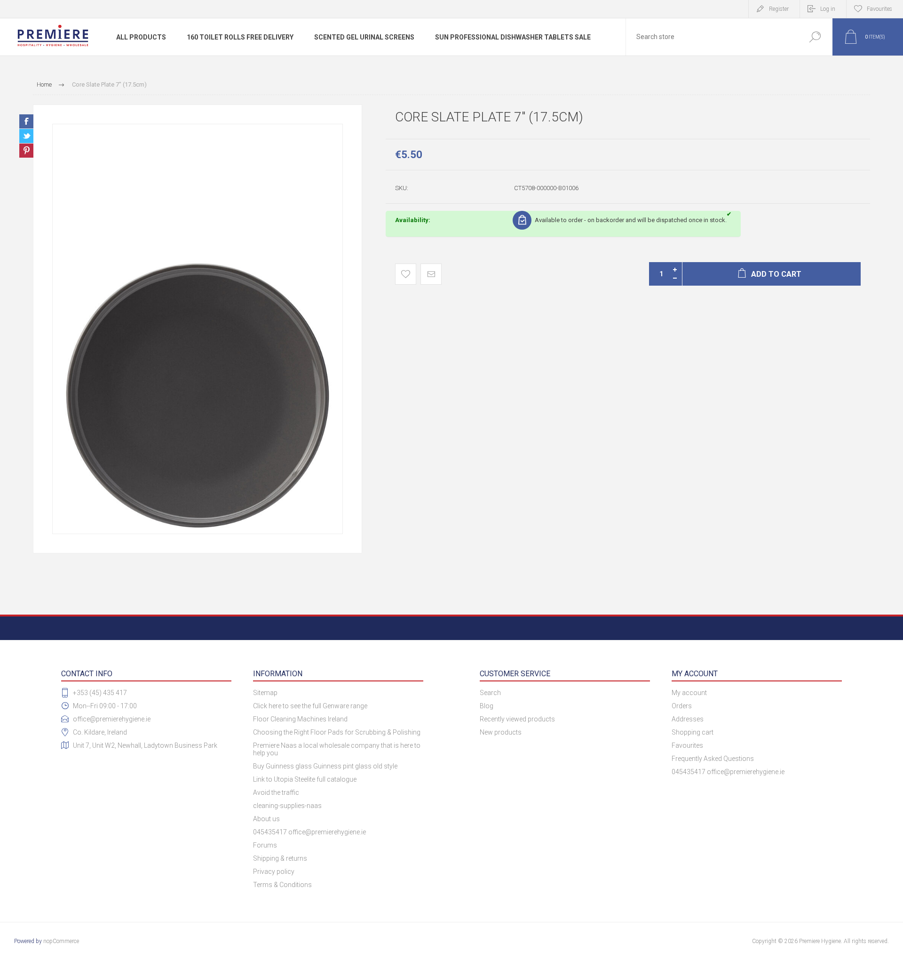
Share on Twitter (26, 136)
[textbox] (711, 37)
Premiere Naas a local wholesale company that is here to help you (336, 749)
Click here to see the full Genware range (310, 706)
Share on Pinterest (26, 151)
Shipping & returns (280, 858)
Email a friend (431, 274)
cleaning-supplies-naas (287, 805)
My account (689, 692)
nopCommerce (61, 941)
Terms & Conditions (282, 884)
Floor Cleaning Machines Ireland (300, 719)
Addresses (688, 719)
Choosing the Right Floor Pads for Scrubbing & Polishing (336, 732)
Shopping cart (692, 732)
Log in (827, 9)
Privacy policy (273, 871)
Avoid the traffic (276, 792)
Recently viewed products (517, 719)
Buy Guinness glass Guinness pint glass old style (325, 766)
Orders (682, 706)
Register (779, 9)
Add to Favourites (405, 274)
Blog (486, 706)
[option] (197, 329)
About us (266, 819)
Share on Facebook (26, 121)
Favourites (687, 745)
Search (814, 37)
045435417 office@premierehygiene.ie (309, 832)
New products (501, 732)
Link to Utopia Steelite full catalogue (304, 779)
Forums (265, 845)
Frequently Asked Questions (713, 758)
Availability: (412, 220)
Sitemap (265, 692)
